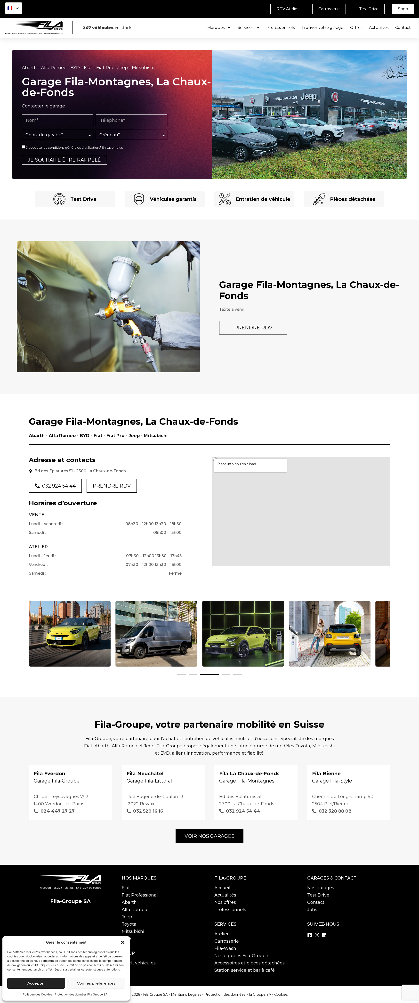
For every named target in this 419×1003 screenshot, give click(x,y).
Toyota (129, 924)
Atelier (221, 934)
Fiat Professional (140, 895)
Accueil (222, 887)
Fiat (126, 887)
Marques (216, 27)
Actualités (378, 27)
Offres (356, 27)
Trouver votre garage (322, 27)
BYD (126, 938)
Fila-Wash (225, 948)
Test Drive (318, 895)
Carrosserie (226, 941)
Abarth (129, 902)
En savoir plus (112, 147)
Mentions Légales (186, 994)
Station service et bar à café (244, 970)
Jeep (127, 917)
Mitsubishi (133, 931)
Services (245, 27)
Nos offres (225, 902)
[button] (122, 942)
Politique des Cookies (37, 994)
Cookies (281, 994)
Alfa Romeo (134, 909)
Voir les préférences (96, 983)
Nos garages (320, 887)
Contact (403, 27)
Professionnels (280, 27)
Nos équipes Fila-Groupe (241, 955)
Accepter (36, 983)
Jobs (312, 909)
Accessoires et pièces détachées (249, 963)
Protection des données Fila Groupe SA (81, 994)
